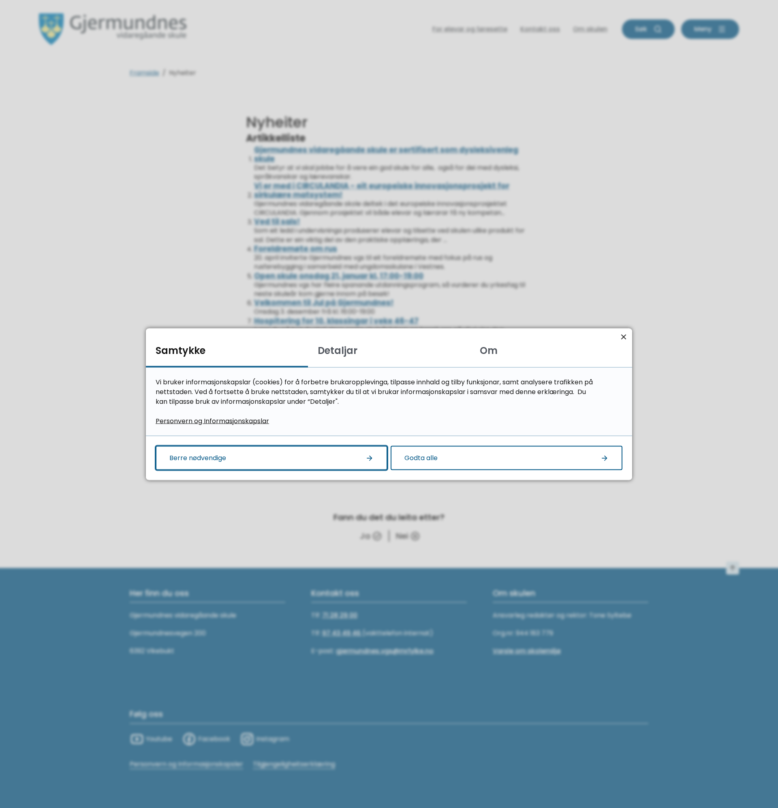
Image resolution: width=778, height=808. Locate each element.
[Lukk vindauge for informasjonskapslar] (623, 336)
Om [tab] (489, 350)
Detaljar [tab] (337, 350)
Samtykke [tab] (180, 350)
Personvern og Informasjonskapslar (212, 420)
